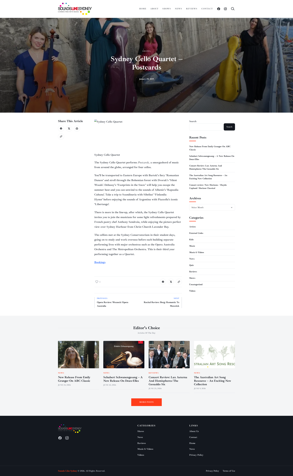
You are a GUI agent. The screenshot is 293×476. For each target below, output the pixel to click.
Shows (166, 8)
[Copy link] (61, 136)
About (154, 8)
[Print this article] (77, 128)
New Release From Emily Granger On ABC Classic (74, 379)
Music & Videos (196, 252)
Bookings (99, 262)
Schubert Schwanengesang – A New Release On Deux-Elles (123, 379)
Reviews (191, 8)
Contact (207, 8)
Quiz (191, 265)
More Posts (146, 402)
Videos (192, 291)
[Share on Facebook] (61, 128)
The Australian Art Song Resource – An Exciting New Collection (212, 380)
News (178, 8)
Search (192, 121)
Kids (191, 239)
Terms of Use (229, 471)
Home (142, 8)
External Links (196, 233)
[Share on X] (69, 128)
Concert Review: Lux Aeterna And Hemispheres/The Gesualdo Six (168, 380)
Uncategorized (196, 284)
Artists (192, 226)
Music (192, 246)
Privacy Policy (196, 455)
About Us (194, 431)
